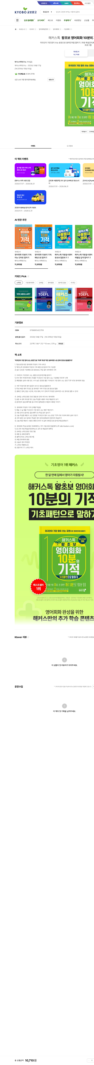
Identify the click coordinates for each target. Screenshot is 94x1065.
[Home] (16, 29)
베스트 (50, 20)
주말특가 (67, 20)
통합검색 (46, 12)
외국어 (31, 29)
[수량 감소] (88, 1060)
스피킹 (19, 283)
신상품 (86, 20)
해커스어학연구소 (20, 62)
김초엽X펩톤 (29, 20)
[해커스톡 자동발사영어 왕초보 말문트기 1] (63, 245)
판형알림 (60, 344)
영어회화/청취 (43, 29)
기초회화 (67, 29)
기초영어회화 (30, 283)
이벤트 (58, 20)
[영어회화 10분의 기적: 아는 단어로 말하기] (23, 245)
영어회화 (56, 29)
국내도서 (22, 29)
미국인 (73, 283)
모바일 (41, 283)
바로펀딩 (77, 20)
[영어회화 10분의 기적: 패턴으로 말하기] (43, 245)
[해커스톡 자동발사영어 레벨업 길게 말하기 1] (84, 245)
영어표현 (51, 283)
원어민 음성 (62, 283)
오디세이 (40, 20)
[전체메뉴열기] (17, 20)
